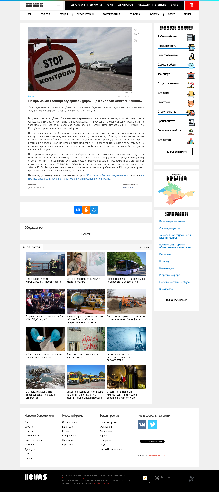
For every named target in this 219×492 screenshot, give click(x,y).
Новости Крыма (108, 422)
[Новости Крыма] (176, 193)
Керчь (110, 5)
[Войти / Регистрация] (192, 5)
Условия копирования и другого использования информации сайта (88, 478)
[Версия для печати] (138, 41)
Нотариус (164, 261)
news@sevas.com (156, 456)
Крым (31, 97)
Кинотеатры (166, 289)
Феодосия (144, 5)
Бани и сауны (166, 268)
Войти (86, 234)
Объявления (107, 427)
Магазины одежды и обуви (174, 282)
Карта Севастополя (111, 449)
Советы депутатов (169, 228)
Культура (154, 14)
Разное (187, 14)
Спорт (171, 14)
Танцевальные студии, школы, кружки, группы (176, 236)
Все (29, 14)
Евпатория (96, 5)
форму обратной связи (100, 483)
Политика (135, 14)
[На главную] (32, 5)
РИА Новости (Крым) (129, 188)
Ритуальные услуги (170, 275)
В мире (174, 5)
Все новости (144, 247)
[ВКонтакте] (78, 210)
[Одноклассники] (86, 210)
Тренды (64, 14)
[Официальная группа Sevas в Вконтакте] (142, 425)
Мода (103, 445)
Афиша (104, 436)
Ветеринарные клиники (172, 221)
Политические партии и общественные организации (175, 246)
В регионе (160, 5)
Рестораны (165, 254)
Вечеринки (106, 440)
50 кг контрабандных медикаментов (107, 175)
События (45, 14)
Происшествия (85, 14)
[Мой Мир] (94, 210)
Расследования (111, 14)
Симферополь (125, 5)
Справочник (106, 431)
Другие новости (31, 247)
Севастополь (78, 5)
